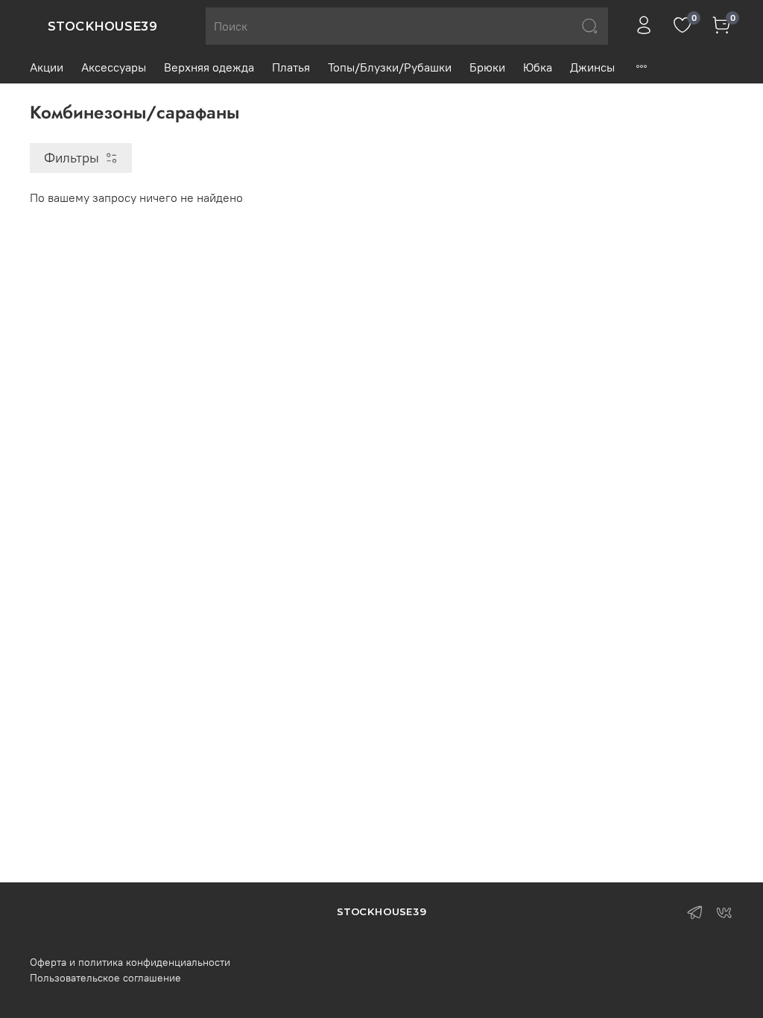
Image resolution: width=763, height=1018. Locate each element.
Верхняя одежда (209, 67)
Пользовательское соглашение (105, 977)
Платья (291, 67)
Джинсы (592, 67)
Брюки (487, 67)
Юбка (537, 67)
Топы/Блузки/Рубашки (390, 67)
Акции (46, 67)
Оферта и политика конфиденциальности (130, 962)
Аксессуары (113, 67)
